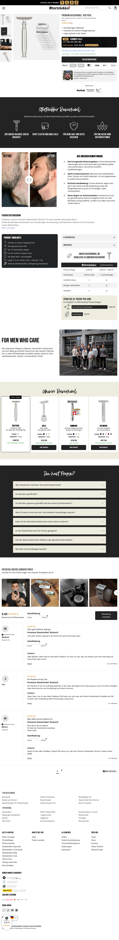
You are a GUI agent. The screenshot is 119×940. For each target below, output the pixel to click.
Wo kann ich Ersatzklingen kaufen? (31, 549)
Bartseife (6, 797)
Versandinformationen (71, 843)
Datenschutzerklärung (71, 840)
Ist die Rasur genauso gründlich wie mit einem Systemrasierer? (43, 503)
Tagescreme (45, 815)
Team (93, 837)
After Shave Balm (47, 812)
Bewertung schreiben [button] (106, 615)
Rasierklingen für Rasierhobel (15, 803)
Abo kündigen (8, 865)
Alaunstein (6, 812)
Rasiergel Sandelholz (11, 815)
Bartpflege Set (85, 797)
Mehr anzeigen (8, 228)
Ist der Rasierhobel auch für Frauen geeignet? (36, 530)
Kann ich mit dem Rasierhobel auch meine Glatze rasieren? (41, 521)
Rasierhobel (45, 800)
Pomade (82, 818)
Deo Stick (6, 821)
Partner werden (38, 840)
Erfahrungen (67, 847)
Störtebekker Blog (9, 853)
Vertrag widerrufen (9, 862)
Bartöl (5, 818)
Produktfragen (8, 840)
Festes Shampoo (47, 797)
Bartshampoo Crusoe (88, 812)
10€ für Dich (7, 859)
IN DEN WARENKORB (89, 59)
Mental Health (97, 850)
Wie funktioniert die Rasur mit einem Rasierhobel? (38, 485)
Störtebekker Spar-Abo (11, 847)
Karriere (94, 843)
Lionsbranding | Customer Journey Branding (26, 926)
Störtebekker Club (9, 856)
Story (93, 840)
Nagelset (44, 818)
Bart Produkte (85, 803)
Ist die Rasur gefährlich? (26, 494)
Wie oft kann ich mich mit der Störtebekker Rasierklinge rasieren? (45, 512)
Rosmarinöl (84, 821)
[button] (6, 922)
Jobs (34, 837)
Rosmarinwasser (47, 821)
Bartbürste (83, 815)
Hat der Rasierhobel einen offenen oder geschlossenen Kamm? (43, 540)
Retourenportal (8, 843)
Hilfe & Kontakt (8, 837)
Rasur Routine (97, 847)
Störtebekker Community (12, 850)
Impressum (66, 850)
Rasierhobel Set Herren (89, 800)
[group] (14, 614)
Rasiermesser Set (47, 803)
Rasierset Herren (9, 800)
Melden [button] (29, 664)
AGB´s (64, 837)
